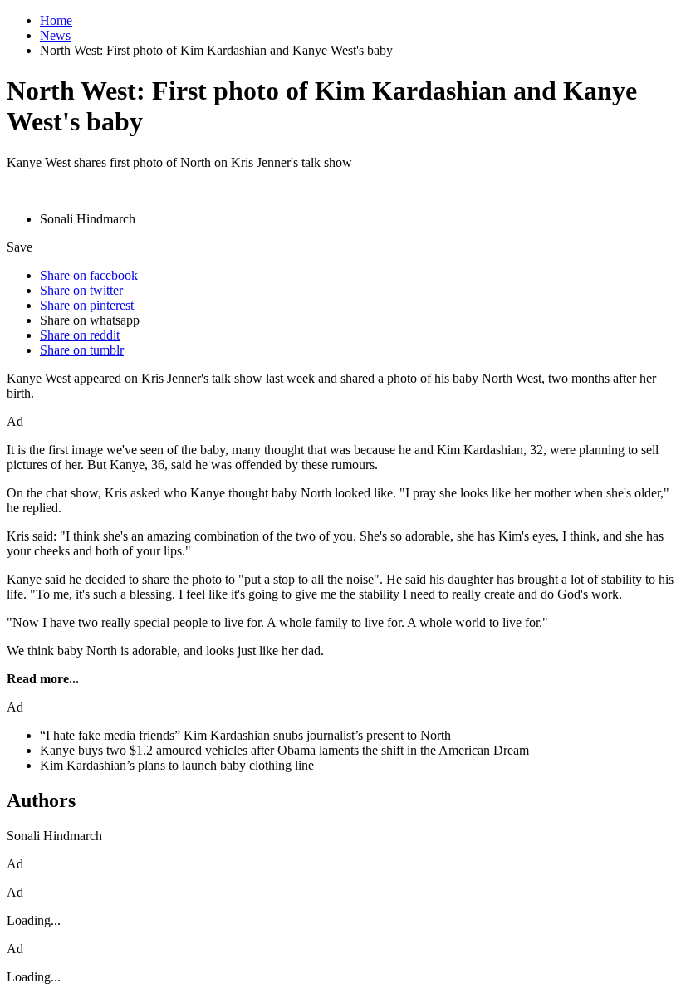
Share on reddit (80, 335)
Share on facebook (89, 275)
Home (56, 20)
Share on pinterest (87, 305)
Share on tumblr (82, 350)
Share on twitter (81, 290)
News (55, 35)
